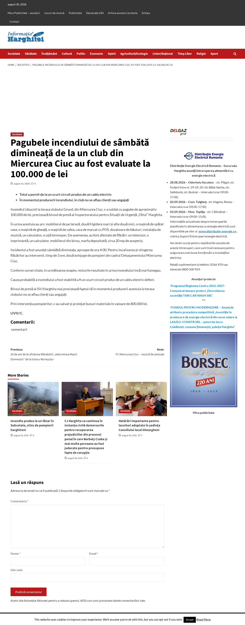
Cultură (67, 54)
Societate (14, 54)
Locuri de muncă (54, 13)
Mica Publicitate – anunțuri (24, 13)
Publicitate (75, 13)
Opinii (112, 54)
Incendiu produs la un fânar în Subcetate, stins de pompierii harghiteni (32, 426)
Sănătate (31, 54)
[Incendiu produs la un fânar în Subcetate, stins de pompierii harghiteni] (33, 399)
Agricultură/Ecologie (134, 54)
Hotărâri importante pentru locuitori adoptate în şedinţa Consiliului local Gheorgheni (139, 426)
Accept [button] (190, 619)
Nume (15, 553)
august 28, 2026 (75, 458)
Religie (201, 54)
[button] (235, 53)
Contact (14, 21)
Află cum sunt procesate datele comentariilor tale (112, 600)
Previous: (44, 354)
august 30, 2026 (21, 435)
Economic (96, 54)
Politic (81, 54)
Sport (214, 54)
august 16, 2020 (22, 183)
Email (93, 553)
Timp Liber (185, 54)
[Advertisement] (122, 98)
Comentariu (20, 501)
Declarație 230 (95, 13)
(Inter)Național (163, 54)
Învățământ (49, 54)
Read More (203, 619)
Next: (140, 352)
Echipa (146, 13)
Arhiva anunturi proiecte (122, 13)
